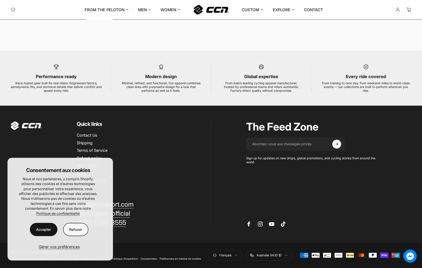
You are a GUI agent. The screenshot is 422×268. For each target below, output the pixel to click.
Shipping (85, 143)
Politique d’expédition (125, 258)
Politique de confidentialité (58, 213)
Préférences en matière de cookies (180, 258)
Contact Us (87, 135)
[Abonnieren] (336, 144)
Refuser (75, 229)
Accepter (43, 229)
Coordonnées (149, 258)
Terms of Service (92, 150)
